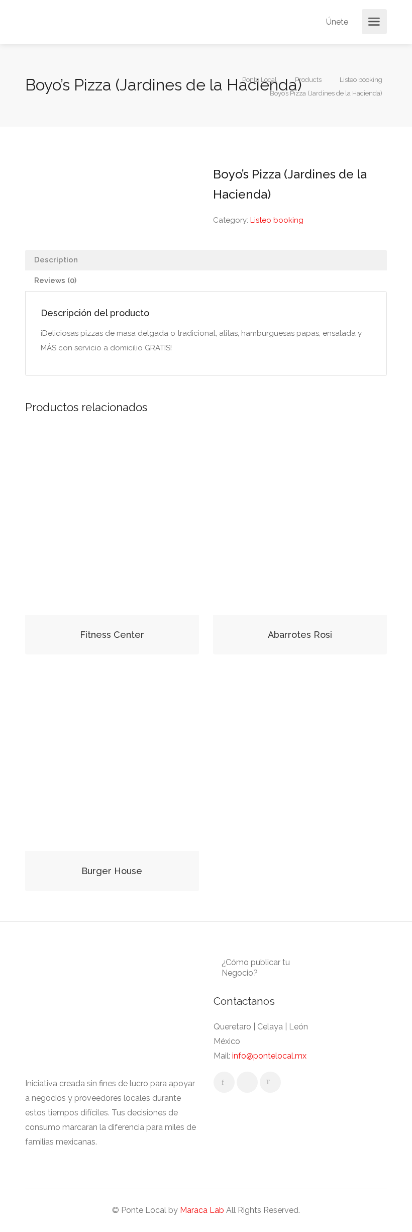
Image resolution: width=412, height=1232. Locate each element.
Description (56, 259)
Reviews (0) (55, 280)
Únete (336, 22)
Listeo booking (276, 220)
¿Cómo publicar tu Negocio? (256, 968)
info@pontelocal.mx (269, 1056)
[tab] (206, 260)
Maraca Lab (202, 1210)
